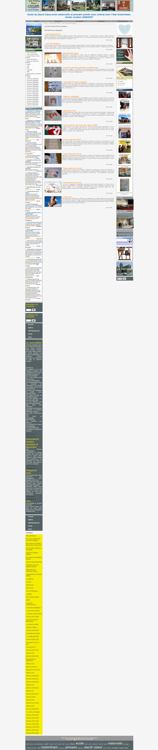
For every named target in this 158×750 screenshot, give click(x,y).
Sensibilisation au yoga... (34, 187)
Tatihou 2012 (30, 653)
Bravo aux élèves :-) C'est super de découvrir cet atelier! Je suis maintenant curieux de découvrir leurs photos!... (34, 125)
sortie (104, 748)
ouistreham (49, 747)
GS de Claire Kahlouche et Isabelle (33, 549)
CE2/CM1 (29, 70)
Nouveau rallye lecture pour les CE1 (124, 166)
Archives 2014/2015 (32, 84)
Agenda (119, 63)
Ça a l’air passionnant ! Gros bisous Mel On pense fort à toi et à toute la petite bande (34, 262)
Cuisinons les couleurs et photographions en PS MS (33, 111)
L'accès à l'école (122, 79)
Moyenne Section (31, 59)
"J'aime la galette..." (32, 172)
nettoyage (126, 744)
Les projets (100, 21)
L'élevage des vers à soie (32, 643)
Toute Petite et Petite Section (33, 56)
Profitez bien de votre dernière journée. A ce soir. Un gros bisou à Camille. (33, 216)
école (86, 744)
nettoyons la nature (31, 748)
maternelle (115, 743)
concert (67, 744)
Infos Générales (31, 52)
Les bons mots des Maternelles (32, 620)
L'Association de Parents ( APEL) (34, 575)
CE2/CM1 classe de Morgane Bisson (32, 565)
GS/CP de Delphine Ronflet (32, 553)
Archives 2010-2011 (32, 650)
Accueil (36, 21)
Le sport (28, 582)
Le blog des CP (31, 647)
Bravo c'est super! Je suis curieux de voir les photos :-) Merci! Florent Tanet (34, 115)
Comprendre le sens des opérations (75, 82)
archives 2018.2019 (32, 91)
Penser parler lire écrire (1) (72, 182)
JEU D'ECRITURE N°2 (53, 34)
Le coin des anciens (32, 624)
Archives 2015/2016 (32, 86)
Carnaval (124, 139)
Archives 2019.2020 (32, 95)
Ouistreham (62, 748)
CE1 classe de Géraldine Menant (34, 558)
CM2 (27, 71)
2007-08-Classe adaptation (69, 23)
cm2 (63, 744)
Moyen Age (124, 99)
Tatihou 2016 (30, 685)
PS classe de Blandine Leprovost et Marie (33, 539)
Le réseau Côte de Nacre (34, 614)
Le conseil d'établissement (31, 603)
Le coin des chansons (33, 611)
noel (39, 748)
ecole (80, 743)
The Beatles (115, 748)
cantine (46, 744)
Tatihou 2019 (30, 706)
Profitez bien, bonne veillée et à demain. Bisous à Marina (34, 224)
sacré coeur (93, 747)
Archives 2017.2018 (32, 90)
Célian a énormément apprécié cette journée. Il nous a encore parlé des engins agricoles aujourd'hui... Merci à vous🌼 (34, 196)
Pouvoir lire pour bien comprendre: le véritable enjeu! (80, 67)
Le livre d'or (120, 85)
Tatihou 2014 (30, 673)
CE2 (27, 68)
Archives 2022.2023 (32, 99)
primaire (71, 747)
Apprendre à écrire (69, 111)
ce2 (55, 744)
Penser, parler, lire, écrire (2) (72, 168)
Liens (30, 337)
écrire (89, 744)
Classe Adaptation (32, 54)
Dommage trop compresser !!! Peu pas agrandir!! (33, 163)
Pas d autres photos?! (32, 169)
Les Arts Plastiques (32, 591)
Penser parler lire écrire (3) (72, 154)
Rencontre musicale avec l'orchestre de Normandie (125, 230)
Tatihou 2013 (30, 664)
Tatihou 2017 (30, 691)
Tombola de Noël (31, 142)
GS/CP (28, 64)
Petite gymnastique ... (33, 204)
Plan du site (69, 739)
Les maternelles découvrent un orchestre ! (125, 212)
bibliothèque (40, 744)
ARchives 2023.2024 (32, 727)
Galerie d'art (30, 585)
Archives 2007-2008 (32, 617)
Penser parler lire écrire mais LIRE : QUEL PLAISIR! (80, 125)
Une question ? (121, 83)
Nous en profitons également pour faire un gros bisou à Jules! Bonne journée (34, 282)
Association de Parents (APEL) (33, 74)
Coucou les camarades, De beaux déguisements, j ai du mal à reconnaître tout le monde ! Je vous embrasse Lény (33, 135)
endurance (95, 744)
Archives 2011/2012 (32, 78)
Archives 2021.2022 (32, 97)
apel (27, 744)
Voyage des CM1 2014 (33, 670)
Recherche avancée (122, 242)
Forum (30, 334)
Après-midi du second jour (34, 222)
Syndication (79, 739)
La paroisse (29, 579)
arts (35, 744)
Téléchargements (122, 21)
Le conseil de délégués (33, 608)
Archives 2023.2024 (32, 101)
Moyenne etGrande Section (32, 61)
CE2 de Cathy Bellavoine (34, 562)
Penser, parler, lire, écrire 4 (72, 139)
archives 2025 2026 (32, 105)
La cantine (120, 81)
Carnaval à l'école (32, 131)
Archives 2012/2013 (32, 80)
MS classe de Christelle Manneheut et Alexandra (33, 544)
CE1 (27, 66)
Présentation (67, 197)
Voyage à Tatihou (31, 627)
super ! (27, 188)
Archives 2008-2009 (32, 630)
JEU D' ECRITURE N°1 (53, 44)
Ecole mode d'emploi (32, 597)
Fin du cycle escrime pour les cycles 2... (124, 193)
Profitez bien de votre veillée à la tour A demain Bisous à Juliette (34, 243)
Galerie (30, 328)
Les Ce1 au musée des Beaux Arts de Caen (124, 126)
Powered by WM (88, 739)
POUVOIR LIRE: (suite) (70, 53)
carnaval (51, 744)
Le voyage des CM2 (32, 636)
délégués (72, 744)
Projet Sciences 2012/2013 (31, 660)
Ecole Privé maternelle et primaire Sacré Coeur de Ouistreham (79, 738)
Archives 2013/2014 (32, 82)
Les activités (79, 21)
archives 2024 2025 (32, 103)
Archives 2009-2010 (32, 639)
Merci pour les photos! (32, 156)
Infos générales (31, 536)
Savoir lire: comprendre (71, 96)
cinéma (59, 744)
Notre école (58, 21)
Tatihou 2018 (30, 700)
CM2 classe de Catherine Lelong (31, 570)
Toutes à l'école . (31, 697)
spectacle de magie (124, 114)
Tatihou (109, 748)
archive (31, 744)
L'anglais (29, 594)
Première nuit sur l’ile (33, 279)
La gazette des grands (33, 633)
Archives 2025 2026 (32, 733)
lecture (105, 744)
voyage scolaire (123, 748)
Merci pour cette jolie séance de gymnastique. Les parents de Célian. (34, 207)
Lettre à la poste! (124, 178)
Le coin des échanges (33, 712)
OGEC (28, 77)
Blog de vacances (31, 667)
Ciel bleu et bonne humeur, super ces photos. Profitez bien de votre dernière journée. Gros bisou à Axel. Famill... (33, 234)
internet (101, 744)
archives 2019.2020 (32, 93)
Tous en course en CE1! (33, 155)
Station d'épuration (124, 154)
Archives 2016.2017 (32, 88)
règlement (80, 748)
